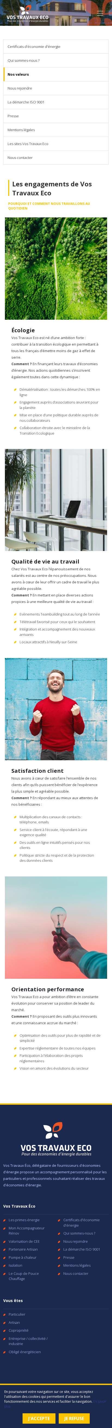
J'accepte (39, 1418)
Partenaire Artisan (23, 1249)
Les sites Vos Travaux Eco (28, 143)
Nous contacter (20, 157)
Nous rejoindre (20, 88)
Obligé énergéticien (25, 1351)
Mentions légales (21, 129)
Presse (13, 115)
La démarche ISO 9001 (26, 102)
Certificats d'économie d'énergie (34, 46)
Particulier (17, 1314)
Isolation (15, 1265)
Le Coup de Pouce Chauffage (24, 1276)
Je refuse (74, 1418)
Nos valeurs (18, 74)
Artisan (14, 1322)
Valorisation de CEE (24, 1241)
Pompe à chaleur (22, 1257)
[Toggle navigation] (100, 13)
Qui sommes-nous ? (23, 60)
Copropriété (19, 1330)
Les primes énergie (24, 1219)
